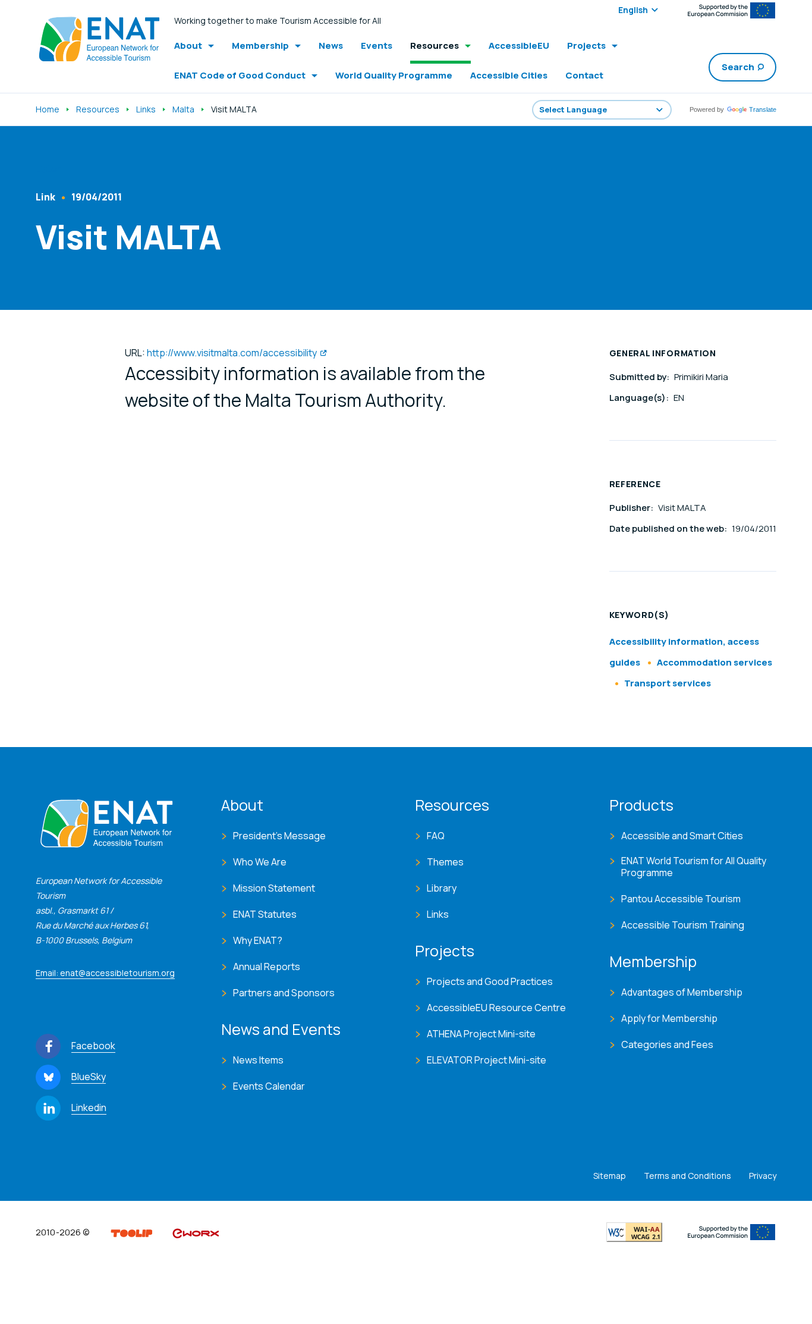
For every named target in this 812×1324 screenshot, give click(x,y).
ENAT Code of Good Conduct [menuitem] (240, 75)
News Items (258, 1059)
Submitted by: (640, 377)
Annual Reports (266, 966)
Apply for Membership (669, 1018)
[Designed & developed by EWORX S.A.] (195, 1232)
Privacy (762, 1175)
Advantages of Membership (681, 992)
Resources (97, 109)
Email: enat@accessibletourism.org (105, 972)
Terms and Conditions (687, 1175)
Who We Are (260, 861)
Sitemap (609, 1175)
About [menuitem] (188, 45)
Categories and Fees (667, 1044)
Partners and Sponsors (284, 992)
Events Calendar (269, 1086)
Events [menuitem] (376, 45)
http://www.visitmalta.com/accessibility (232, 352)
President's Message (279, 835)
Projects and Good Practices (490, 981)
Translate (762, 109)
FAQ (436, 835)
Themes (445, 861)
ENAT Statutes (265, 914)
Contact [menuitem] (584, 75)
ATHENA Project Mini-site (481, 1033)
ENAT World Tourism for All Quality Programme (693, 866)
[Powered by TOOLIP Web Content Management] (131, 1232)
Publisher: (632, 507)
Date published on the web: (669, 528)
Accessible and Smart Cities (682, 835)
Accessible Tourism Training (682, 924)
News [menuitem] (331, 45)
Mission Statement (274, 888)
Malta (183, 109)
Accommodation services (714, 662)
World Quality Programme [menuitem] (393, 75)
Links (146, 109)
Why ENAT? (257, 940)
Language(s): (640, 397)
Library (442, 888)
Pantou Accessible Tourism (681, 898)
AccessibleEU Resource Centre (496, 1007)
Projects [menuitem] (586, 45)
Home (47, 109)
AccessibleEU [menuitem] (519, 45)
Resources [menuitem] (434, 45)
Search (738, 67)
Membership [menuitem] (260, 45)
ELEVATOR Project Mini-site (486, 1059)
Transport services (667, 683)
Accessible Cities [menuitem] (508, 75)
